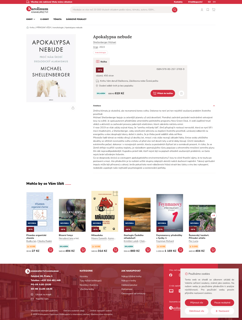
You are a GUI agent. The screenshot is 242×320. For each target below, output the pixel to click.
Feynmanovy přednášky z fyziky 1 (169, 236)
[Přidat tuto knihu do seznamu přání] (181, 93)
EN (214, 2)
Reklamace (126, 289)
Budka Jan (31, 241)
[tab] (101, 61)
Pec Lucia (193, 241)
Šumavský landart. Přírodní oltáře (199, 236)
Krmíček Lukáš (131, 241)
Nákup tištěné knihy (131, 276)
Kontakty (178, 2)
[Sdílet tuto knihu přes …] (73, 108)
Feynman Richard (165, 241)
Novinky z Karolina (89, 285)
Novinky (84, 276)
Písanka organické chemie (36, 236)
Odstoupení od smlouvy (133, 293)
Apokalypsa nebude (73, 27)
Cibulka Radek (44, 241)
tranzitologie (58, 27)
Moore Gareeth (99, 238)
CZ (209, 2)
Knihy (32, 27)
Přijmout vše (196, 302)
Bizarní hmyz (66, 235)
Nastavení (224, 311)
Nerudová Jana (66, 238)
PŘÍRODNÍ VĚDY (43, 27)
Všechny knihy (87, 289)
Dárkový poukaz (129, 285)
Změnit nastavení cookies (101, 310)
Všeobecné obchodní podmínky (44, 310)
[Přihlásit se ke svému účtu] (202, 10)
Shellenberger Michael (104, 42)
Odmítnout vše (196, 311)
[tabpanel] (140, 82)
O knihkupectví (195, 2)
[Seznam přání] (208, 10)
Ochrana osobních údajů (73, 310)
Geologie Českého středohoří (134, 236)
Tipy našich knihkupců (91, 280)
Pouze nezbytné (222, 302)
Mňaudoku (97, 235)
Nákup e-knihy (128, 280)
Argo (95, 47)
